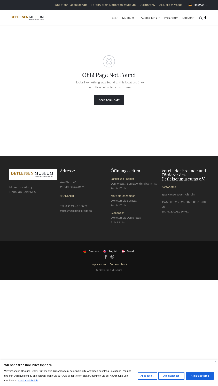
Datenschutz (118, 264)
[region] (109, 373)
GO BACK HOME (109, 100)
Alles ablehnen (171, 376)
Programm (171, 17)
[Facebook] (106, 257)
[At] (112, 257)
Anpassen (146, 376)
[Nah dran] (215, 361)
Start (115, 17)
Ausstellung (149, 17)
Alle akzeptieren (200, 376)
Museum (128, 17)
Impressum (98, 264)
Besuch (187, 17)
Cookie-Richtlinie (28, 380)
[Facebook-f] (206, 17)
